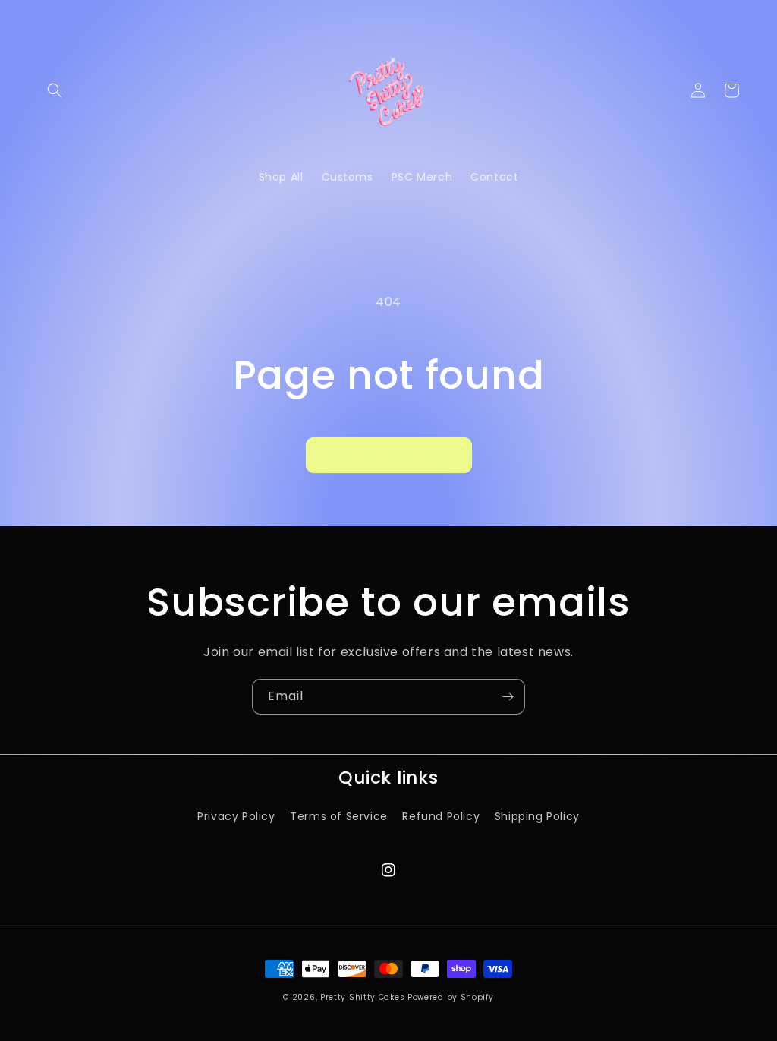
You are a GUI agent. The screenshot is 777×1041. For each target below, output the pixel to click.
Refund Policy (441, 816)
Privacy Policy (236, 816)
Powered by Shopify (450, 997)
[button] (54, 90)
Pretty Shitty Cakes (362, 997)
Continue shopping (389, 455)
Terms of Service (339, 816)
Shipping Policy (537, 816)
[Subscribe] (507, 697)
